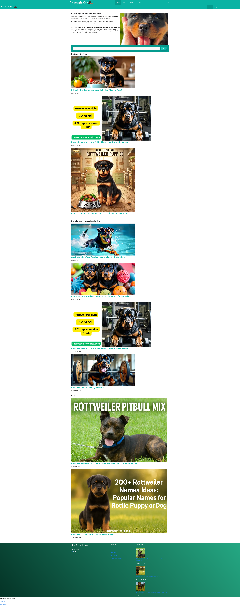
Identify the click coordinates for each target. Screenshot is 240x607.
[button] (126, 2)
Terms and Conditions (116, 558)
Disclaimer (2, 601)
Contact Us (140, 2)
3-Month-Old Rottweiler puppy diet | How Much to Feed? (96, 90)
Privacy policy (3, 604)
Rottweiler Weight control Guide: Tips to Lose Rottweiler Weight (99, 142)
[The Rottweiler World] (81, 2)
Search (163, 48)
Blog (124, 2)
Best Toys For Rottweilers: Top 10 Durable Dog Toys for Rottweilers (101, 296)
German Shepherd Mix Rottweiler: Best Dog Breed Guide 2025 (151, 592)
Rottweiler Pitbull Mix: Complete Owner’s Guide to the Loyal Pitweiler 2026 (104, 463)
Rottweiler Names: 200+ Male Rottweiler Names (92, 534)
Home (118, 2)
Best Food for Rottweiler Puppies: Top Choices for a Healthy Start (100, 213)
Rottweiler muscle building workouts (87, 387)
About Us (132, 2)
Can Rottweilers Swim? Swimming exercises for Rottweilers (98, 257)
